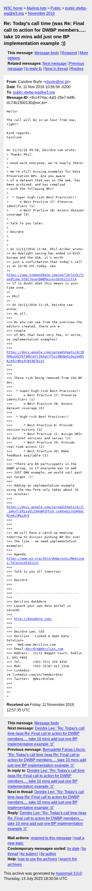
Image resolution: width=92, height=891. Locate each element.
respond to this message (51, 838)
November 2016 (41, 13)
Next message (54, 63)
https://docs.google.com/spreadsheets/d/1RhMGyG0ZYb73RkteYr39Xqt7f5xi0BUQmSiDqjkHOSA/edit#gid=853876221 (45, 356)
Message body (46, 53)
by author (48, 854)
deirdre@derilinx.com (44, 649)
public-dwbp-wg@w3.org (34, 92)
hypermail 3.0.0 (69, 873)
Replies (77, 69)
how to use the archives (37, 859)
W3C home (13, 8)
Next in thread (56, 69)
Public (55, 8)
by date (73, 849)
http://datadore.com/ (33, 619)
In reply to (33, 69)
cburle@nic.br (57, 82)
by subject (29, 854)
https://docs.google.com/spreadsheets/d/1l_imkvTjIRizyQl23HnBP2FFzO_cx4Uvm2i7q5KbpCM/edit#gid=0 (45, 511)
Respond (69, 53)
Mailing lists (36, 8)
